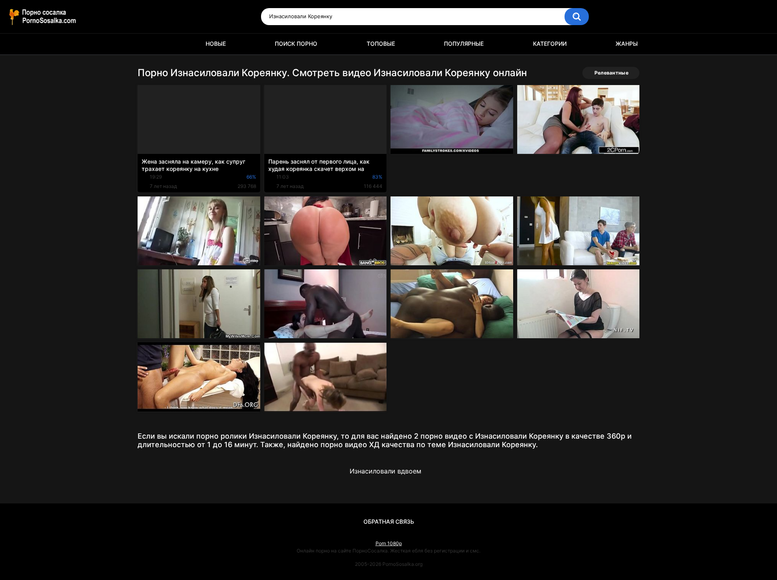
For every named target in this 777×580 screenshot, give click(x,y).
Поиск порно (296, 43)
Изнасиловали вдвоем (385, 471)
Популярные (464, 43)
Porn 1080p (389, 543)
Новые (216, 43)
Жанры (627, 43)
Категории (550, 43)
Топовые (381, 43)
